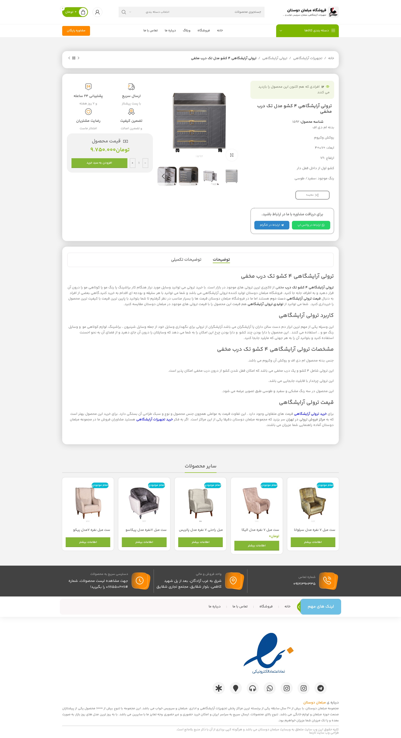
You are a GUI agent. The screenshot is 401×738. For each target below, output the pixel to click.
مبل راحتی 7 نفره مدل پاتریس (201, 530)
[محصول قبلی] (78, 58)
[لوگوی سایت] (310, 12)
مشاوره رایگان (76, 30)
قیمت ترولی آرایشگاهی (303, 298)
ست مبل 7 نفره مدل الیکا (260, 530)
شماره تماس (307, 577)
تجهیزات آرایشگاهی (307, 58)
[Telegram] (320, 688)
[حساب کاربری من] (97, 12)
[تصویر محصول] (313, 503)
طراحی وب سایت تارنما (324, 732)
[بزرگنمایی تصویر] (232, 155)
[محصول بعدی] (69, 58)
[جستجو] (124, 12)
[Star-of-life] (219, 688)
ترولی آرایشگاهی (274, 58)
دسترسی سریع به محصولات (109, 574)
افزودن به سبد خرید (99, 163)
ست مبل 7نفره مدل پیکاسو (146, 530)
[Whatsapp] (270, 688)
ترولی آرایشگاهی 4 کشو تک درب (309, 287)
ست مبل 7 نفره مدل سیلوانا (314, 530)
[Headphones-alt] (253, 688)
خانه (331, 58)
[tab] (221, 260)
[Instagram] (304, 688)
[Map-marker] (236, 688)
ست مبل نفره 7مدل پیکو (91, 530)
